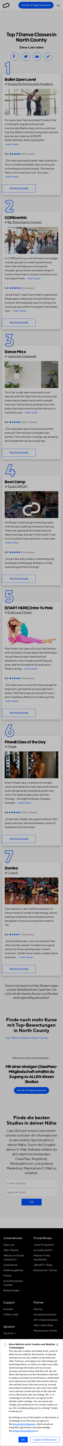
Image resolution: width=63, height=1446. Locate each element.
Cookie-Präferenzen (45, 1439)
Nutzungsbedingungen (24, 1424)
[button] (57, 1344)
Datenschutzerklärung (24, 1430)
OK (23, 1439)
